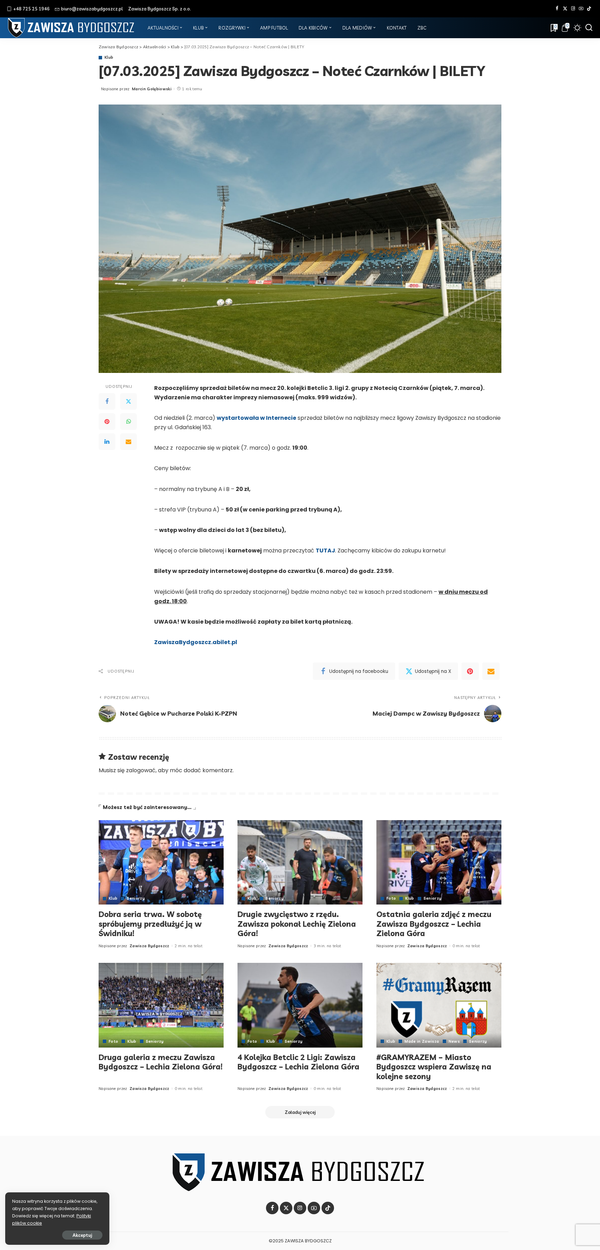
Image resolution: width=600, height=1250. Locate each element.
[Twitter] (565, 8)
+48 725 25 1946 (31, 8)
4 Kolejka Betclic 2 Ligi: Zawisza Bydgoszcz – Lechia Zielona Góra (298, 1062)
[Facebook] (557, 8)
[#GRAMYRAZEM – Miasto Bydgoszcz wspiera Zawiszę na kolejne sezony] (438, 1005)
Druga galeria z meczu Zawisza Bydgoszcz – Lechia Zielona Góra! (161, 1062)
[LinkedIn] (107, 441)
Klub (109, 57)
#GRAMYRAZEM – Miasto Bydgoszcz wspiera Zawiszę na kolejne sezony (433, 1066)
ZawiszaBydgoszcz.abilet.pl (195, 642)
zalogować (141, 770)
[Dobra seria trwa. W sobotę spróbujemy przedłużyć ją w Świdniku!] (161, 862)
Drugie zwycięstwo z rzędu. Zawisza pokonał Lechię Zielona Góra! (297, 923)
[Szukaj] (589, 27)
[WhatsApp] (128, 421)
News (454, 1041)
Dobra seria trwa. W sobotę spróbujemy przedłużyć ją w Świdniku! (150, 923)
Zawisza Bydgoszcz (149, 945)
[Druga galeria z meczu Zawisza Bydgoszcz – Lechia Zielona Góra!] (161, 1005)
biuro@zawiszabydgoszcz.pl (92, 8)
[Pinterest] (107, 421)
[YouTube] (581, 8)
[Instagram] (573, 8)
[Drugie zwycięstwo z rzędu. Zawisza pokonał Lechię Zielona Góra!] (300, 862)
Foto (391, 898)
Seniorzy (136, 898)
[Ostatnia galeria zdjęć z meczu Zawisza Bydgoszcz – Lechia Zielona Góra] (438, 862)
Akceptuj (82, 1235)
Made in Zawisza (422, 1041)
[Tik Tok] (589, 8)
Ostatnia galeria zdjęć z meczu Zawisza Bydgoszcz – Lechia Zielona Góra (433, 923)
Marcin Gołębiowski (152, 88)
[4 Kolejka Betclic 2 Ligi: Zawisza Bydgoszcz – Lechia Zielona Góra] (300, 1005)
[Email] (128, 441)
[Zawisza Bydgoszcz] (72, 27)
